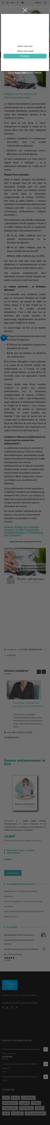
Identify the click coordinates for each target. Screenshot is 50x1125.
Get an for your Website (25, 72)
